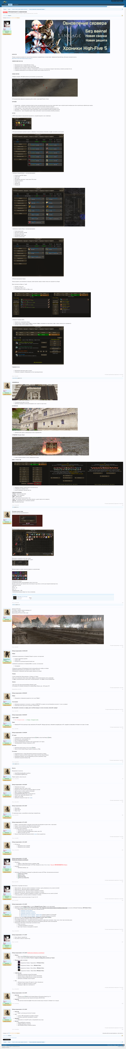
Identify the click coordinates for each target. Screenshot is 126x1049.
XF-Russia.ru (7, 1047)
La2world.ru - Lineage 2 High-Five (11, 1046)
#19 (122, 1003)
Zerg (13, 378)
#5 (122, 689)
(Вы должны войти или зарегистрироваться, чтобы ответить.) (113, 1033)
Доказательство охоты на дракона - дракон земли (31, 914)
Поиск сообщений (6, 6)
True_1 (13, 505)
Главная (5, 4)
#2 (122, 505)
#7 (122, 728)
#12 (122, 838)
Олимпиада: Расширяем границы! (28, 911)
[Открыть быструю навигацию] (122, 9)
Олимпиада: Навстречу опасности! (28, 913)
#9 (122, 778)
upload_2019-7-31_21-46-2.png (22, 596)
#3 (122, 602)
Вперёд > (18, 17)
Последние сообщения (14, 6)
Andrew (16, 378)
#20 (122, 1029)
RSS (123, 1045)
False (32, 13)
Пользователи (15, 4)
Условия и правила (121, 1046)
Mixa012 (13, 604)
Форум (10, 4)
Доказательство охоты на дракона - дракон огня (31, 916)
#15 (122, 900)
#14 (122, 881)
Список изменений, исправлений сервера (15, 13)
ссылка (30, 797)
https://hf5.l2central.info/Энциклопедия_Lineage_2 (22, 58)
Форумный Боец (14, 689)
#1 (122, 376)
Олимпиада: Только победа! (27, 910)
